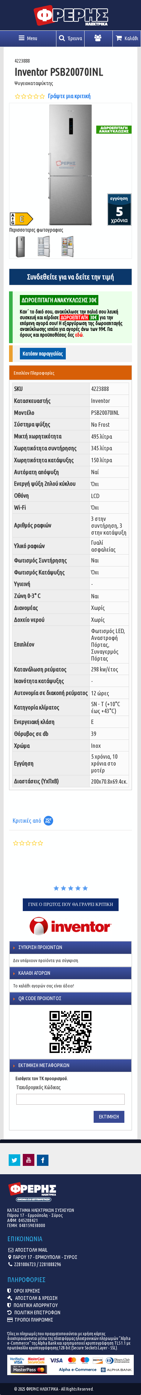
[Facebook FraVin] (42, 1164)
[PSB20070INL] (70, 165)
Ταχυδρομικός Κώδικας (38, 1087)
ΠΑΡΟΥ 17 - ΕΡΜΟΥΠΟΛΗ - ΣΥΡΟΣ (45, 1257)
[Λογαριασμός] (99, 39)
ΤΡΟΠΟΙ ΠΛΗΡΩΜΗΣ (33, 1320)
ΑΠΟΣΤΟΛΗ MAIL (31, 1250)
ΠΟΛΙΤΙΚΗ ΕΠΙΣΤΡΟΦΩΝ (36, 1312)
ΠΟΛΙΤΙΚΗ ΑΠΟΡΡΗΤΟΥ (35, 1305)
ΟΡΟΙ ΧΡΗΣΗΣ (26, 1291)
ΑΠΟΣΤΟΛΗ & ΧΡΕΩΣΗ (35, 1298)
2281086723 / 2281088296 (37, 1264)
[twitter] (14, 1164)
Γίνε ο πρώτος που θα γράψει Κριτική (70, 904)
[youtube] (28, 1164)
